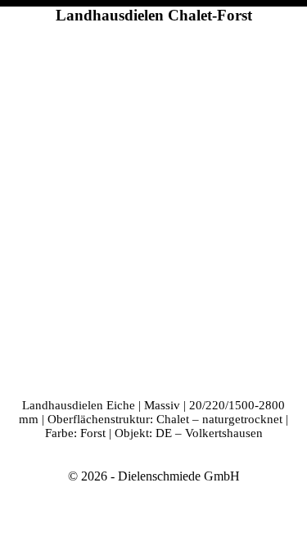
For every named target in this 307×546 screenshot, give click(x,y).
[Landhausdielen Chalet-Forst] (153, 207)
